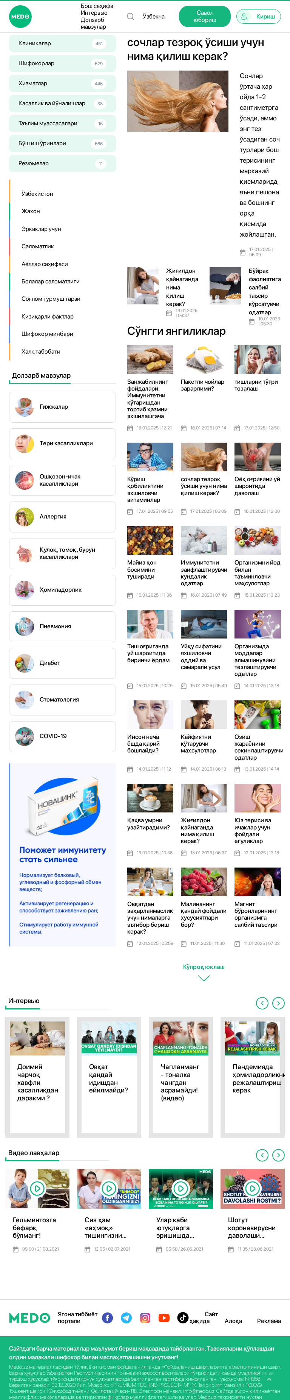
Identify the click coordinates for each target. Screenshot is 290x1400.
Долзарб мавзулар (93, 23)
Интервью (94, 12)
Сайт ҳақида (204, 1318)
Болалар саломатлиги (51, 281)
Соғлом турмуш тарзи (51, 298)
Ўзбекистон (37, 193)
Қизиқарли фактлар (48, 316)
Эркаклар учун (41, 228)
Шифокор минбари (47, 333)
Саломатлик (38, 246)
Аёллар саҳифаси (45, 264)
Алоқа (233, 1321)
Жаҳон (31, 211)
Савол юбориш (205, 16)
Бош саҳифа (97, 6)
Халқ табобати (41, 351)
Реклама (269, 1321)
